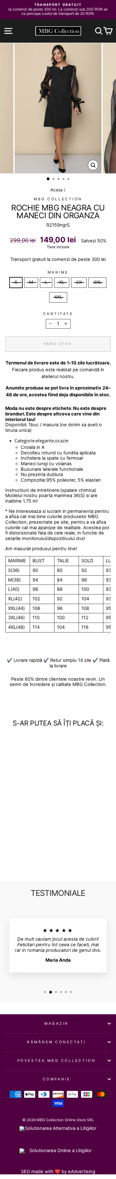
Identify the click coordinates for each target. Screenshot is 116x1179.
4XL (58, 297)
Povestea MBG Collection (56, 1060)
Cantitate (58, 314)
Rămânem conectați (56, 1042)
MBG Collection (58, 199)
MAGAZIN (56, 1023)
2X (79, 282)
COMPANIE (56, 1079)
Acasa (56, 189)
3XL (97, 282)
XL (61, 282)
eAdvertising (81, 1171)
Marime (58, 272)
